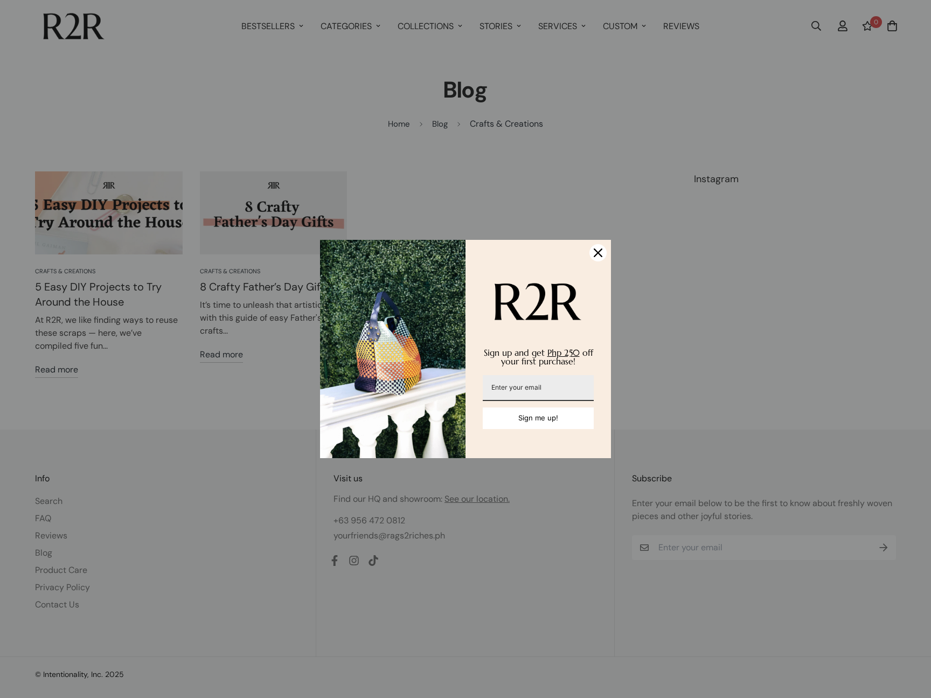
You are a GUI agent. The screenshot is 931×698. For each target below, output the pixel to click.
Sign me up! (538, 417)
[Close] (598, 253)
